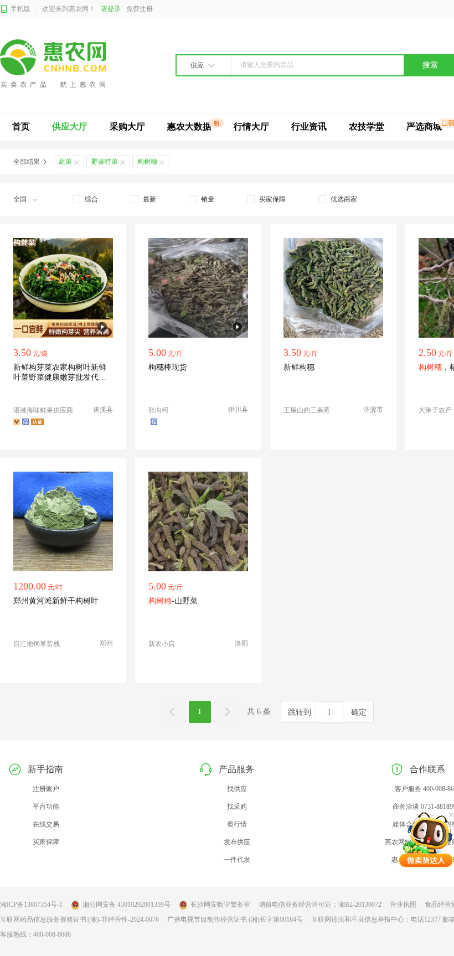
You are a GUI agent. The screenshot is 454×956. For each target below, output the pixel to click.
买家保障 (46, 842)
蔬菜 (65, 162)
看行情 (237, 824)
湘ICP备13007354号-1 (31, 904)
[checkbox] (85, 199)
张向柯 (158, 410)
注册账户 (46, 789)
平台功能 (46, 806)
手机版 (20, 9)
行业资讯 (309, 126)
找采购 (237, 806)
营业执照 (403, 904)
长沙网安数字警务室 (220, 904)
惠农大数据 (189, 126)
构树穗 (147, 162)
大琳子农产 (435, 410)
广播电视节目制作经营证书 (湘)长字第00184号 (235, 919)
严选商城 (424, 126)
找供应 (237, 789)
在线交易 (46, 824)
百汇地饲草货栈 (36, 644)
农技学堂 (366, 126)
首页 (21, 126)
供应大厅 (69, 126)
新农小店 (161, 644)
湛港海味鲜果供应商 (43, 410)
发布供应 (237, 842)
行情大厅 (251, 126)
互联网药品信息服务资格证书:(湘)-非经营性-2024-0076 (79, 919)
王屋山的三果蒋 (306, 410)
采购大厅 (127, 126)
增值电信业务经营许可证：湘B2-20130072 (320, 904)
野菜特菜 (104, 162)
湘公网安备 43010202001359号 (126, 904)
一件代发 (237, 860)
